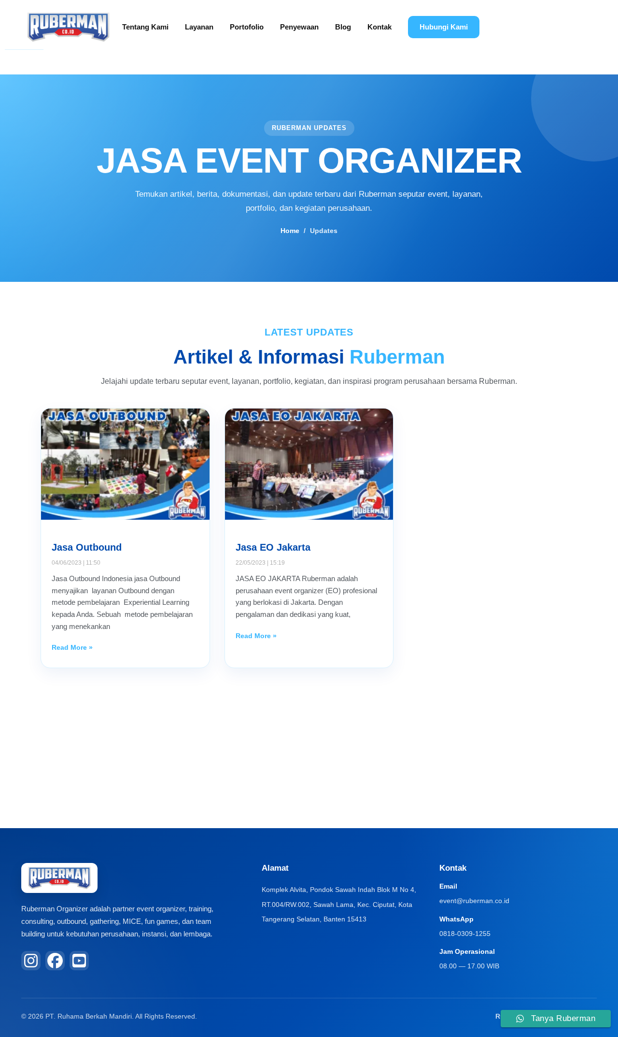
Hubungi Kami (444, 27)
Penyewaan (299, 27)
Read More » (72, 647)
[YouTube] (79, 960)
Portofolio (247, 27)
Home (290, 230)
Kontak (379, 27)
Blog (343, 27)
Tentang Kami (145, 27)
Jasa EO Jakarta (273, 547)
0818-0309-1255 (465, 933)
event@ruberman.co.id (474, 901)
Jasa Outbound (87, 547)
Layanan (199, 27)
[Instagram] (31, 960)
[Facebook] (55, 960)
